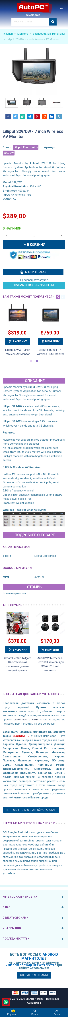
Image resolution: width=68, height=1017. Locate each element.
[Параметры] (61, 8)
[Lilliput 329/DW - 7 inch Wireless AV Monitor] (34, 71)
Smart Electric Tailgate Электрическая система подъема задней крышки (17, 664)
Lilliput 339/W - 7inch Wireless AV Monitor (17, 352)
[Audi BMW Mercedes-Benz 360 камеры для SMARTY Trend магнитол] (50, 623)
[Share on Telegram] (30, 116)
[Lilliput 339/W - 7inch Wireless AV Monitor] (18, 315)
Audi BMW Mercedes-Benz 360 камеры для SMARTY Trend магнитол (50, 664)
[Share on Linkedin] (51, 116)
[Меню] (6, 8)
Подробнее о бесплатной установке (31, 809)
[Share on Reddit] (44, 116)
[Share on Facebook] (8, 116)
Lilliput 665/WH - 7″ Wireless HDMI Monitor (50, 352)
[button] (58, 297)
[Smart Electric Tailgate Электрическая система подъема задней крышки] (17, 623)
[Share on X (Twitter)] (15, 116)
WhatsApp (6, 1002)
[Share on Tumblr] (59, 116)
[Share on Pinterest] (37, 116)
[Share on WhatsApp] (22, 116)
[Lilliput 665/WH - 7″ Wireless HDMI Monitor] (50, 315)
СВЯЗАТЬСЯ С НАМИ (15, 917)
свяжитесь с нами (26, 719)
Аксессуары (12, 605)
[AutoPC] (34, 9)
